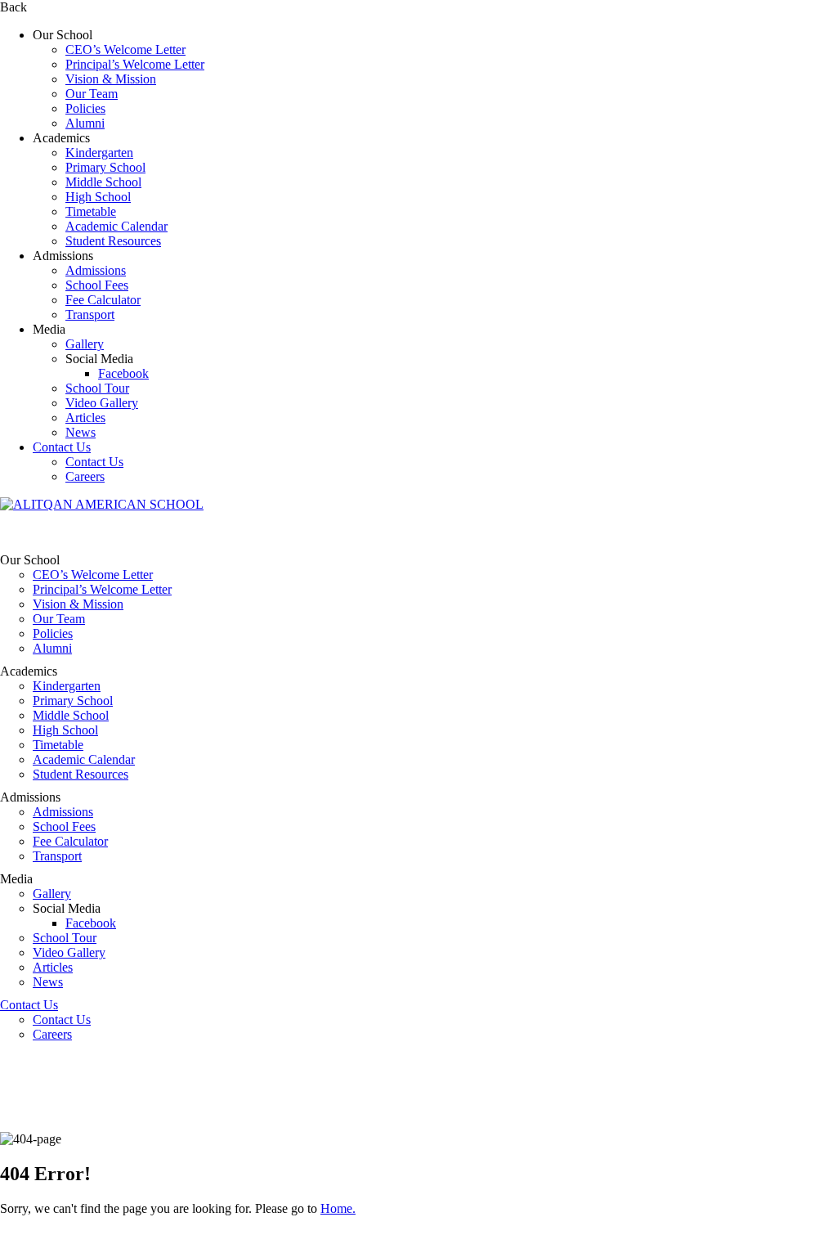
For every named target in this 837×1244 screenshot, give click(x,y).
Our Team (91, 94)
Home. (338, 1208)
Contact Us (62, 447)
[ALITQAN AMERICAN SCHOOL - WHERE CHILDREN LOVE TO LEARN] (102, 504)
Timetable (90, 211)
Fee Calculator (103, 300)
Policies (85, 108)
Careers (85, 476)
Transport (89, 314)
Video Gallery (101, 403)
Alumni (85, 123)
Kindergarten (99, 152)
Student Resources (113, 241)
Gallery (84, 344)
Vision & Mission (110, 79)
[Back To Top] (5, 1236)
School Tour (97, 388)
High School (98, 197)
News (80, 432)
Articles (85, 417)
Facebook (123, 373)
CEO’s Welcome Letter (125, 49)
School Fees (96, 285)
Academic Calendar (116, 226)
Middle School (103, 182)
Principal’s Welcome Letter (134, 64)
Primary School (105, 167)
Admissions (95, 270)
